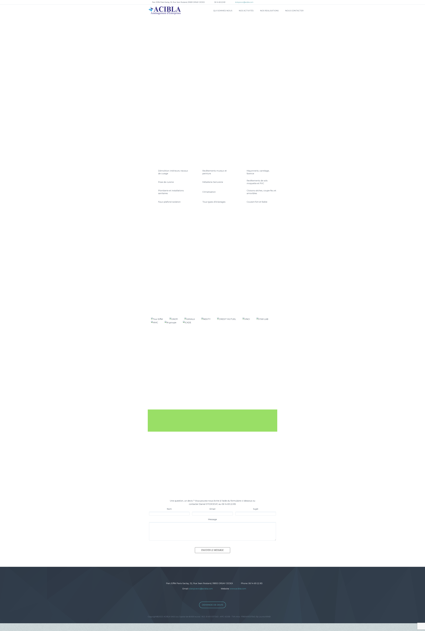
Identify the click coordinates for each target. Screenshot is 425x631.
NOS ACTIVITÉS (246, 11)
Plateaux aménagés (219, 238)
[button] (144, 57)
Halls (188, 238)
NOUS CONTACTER (294, 11)
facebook (212, 574)
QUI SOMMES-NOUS (222, 11)
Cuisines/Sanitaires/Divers (241, 238)
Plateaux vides (201, 238)
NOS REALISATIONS (269, 11)
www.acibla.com (238, 588)
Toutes (178, 238)
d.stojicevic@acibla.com (244, 2)
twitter (206, 574)
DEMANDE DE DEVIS (212, 605)
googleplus (219, 574)
